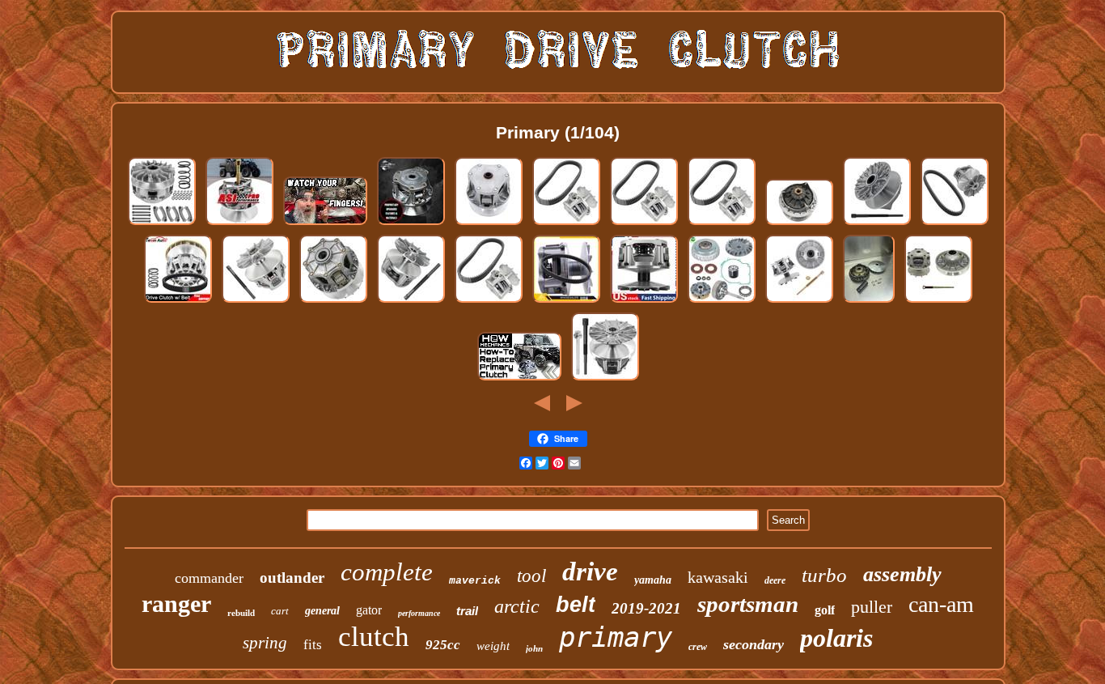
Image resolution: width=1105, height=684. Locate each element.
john (534, 648)
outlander (292, 577)
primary (615, 637)
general (322, 611)
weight (493, 645)
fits (312, 644)
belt (575, 605)
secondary (753, 644)
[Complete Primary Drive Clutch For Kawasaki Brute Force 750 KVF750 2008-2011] (333, 301)
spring (265, 642)
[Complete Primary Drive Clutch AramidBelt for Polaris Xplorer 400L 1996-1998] (721, 224)
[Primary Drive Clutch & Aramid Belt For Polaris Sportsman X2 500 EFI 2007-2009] (954, 224)
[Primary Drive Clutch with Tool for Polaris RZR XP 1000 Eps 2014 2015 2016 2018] (255, 301)
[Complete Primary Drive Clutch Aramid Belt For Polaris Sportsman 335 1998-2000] (566, 224)
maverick (475, 581)
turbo (824, 575)
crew (697, 646)
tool (531, 576)
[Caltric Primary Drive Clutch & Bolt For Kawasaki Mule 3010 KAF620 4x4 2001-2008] (605, 379)
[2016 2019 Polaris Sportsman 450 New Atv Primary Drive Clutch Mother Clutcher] (411, 224)
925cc (442, 644)
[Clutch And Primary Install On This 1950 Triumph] (325, 224)
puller (871, 607)
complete (387, 572)
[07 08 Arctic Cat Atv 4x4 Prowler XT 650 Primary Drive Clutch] (869, 301)
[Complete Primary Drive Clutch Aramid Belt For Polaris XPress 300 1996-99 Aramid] (488, 301)
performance (419, 613)
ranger (176, 603)
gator (369, 610)
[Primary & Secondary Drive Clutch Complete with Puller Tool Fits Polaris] (938, 301)
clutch (373, 636)
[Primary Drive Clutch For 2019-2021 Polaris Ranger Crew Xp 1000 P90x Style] (239, 224)
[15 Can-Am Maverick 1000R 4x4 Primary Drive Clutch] (799, 224)
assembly (902, 574)
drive (590, 571)
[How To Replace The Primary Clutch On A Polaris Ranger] (519, 379)
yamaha (652, 580)
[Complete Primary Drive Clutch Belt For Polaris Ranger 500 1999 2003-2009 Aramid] (644, 224)
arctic (517, 606)
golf (825, 610)
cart (280, 611)
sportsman (747, 604)
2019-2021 (646, 608)
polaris (836, 637)
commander (209, 578)
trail (467, 611)
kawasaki (718, 577)
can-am (941, 604)
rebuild (241, 613)
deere (774, 580)
